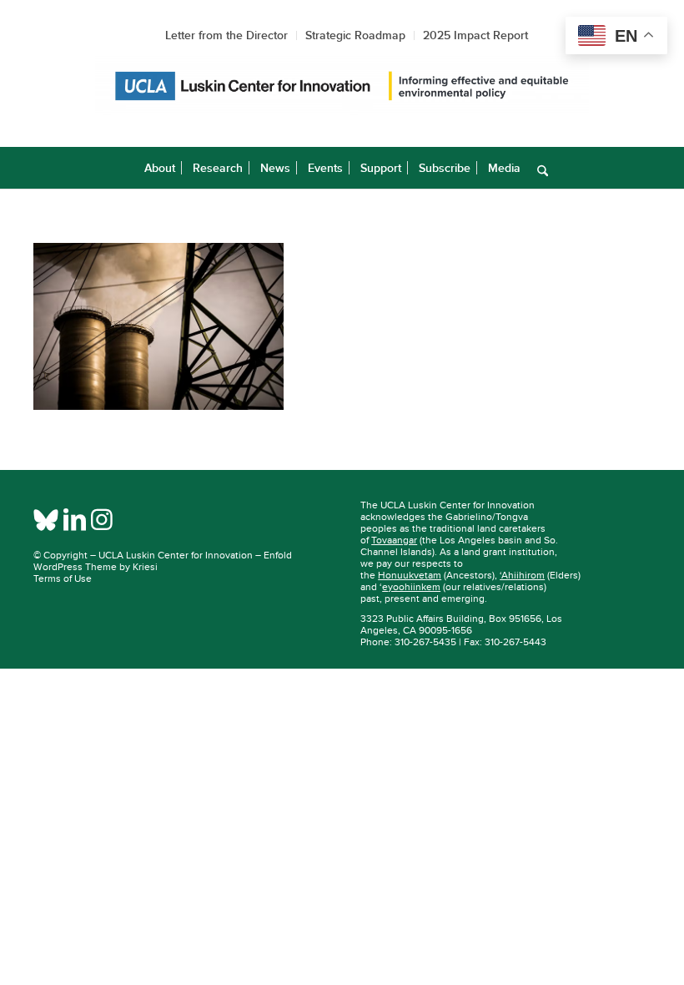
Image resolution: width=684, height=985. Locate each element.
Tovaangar (394, 540)
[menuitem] (160, 168)
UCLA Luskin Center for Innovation (175, 555)
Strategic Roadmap (355, 35)
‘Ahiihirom (522, 575)
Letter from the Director (226, 35)
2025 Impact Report (475, 35)
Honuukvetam (409, 575)
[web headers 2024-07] (342, 86)
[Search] (538, 168)
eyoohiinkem (411, 587)
